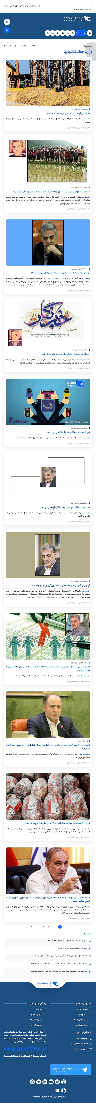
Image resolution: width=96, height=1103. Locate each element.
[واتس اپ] (57, 1090)
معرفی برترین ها (36, 1025)
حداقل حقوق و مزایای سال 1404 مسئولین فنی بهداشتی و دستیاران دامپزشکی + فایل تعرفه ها (59, 964)
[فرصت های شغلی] (47, 33)
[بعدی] (26, 927)
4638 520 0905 (82, 1038)
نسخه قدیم (33, 6)
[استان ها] (67, 33)
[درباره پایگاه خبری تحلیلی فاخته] (7, 22)
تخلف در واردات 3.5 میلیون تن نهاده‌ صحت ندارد (68, 113)
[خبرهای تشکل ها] (57, 33)
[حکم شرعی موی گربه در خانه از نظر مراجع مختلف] (89, 948)
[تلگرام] (70, 1070)
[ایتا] (32, 1081)
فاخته (34, 45)
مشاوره (22, 6)
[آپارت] (51, 1081)
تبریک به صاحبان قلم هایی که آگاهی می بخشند (68, 432)
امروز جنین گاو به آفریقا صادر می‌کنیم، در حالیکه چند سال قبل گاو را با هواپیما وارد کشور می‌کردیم (48, 747)
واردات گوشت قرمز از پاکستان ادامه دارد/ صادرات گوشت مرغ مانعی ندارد (57, 823)
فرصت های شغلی (82, 1025)
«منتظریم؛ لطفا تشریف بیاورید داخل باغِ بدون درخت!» (65, 507)
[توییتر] (39, 1081)
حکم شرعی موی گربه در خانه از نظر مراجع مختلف (72, 948)
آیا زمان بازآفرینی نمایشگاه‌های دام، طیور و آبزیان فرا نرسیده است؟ (60, 586)
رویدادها (79, 33)
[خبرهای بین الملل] (62, 33)
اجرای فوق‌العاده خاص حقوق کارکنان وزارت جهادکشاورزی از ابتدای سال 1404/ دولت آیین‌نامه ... (59, 971)
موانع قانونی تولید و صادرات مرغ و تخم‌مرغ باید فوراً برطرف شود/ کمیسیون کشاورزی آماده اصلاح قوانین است (48, 899)
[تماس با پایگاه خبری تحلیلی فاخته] (7, 30)
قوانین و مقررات (9, 6)
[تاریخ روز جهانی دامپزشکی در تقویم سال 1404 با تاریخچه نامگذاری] (89, 941)
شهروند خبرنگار (82, 1009)
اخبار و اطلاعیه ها (36, 1020)
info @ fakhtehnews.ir (79, 1044)
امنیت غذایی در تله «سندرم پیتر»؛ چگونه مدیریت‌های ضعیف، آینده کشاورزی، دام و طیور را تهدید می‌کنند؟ (48, 668)
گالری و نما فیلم (36, 1014)
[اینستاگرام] (63, 1081)
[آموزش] (72, 33)
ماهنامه (39, 1009)
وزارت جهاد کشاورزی (73, 128)
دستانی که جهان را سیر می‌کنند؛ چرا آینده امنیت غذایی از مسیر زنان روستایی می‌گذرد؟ (51, 192)
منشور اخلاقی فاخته (81, 1020)
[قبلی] (70, 927)
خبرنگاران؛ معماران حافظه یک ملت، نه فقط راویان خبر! (66, 354)
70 (32, 926)
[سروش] (63, 1090)
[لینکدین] (45, 1081)
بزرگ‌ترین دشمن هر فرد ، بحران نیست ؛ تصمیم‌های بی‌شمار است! (60, 273)
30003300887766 (81, 1049)
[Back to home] (78, 19)
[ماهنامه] (52, 33)
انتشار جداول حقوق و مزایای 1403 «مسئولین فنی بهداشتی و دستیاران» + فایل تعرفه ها (61, 956)
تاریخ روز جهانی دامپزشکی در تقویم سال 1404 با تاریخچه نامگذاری (67, 941)
